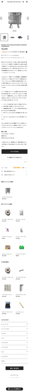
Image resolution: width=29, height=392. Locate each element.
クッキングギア (4, 342)
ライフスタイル (4, 356)
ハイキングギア (4, 347)
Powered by (13, 377)
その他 (2, 361)
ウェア (2, 351)
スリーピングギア (5, 329)
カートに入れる (14, 151)
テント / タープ (4, 324)
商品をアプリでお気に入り (15, 157)
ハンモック (3, 333)
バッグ (2, 338)
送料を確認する (16, 55)
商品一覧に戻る (14, 368)
